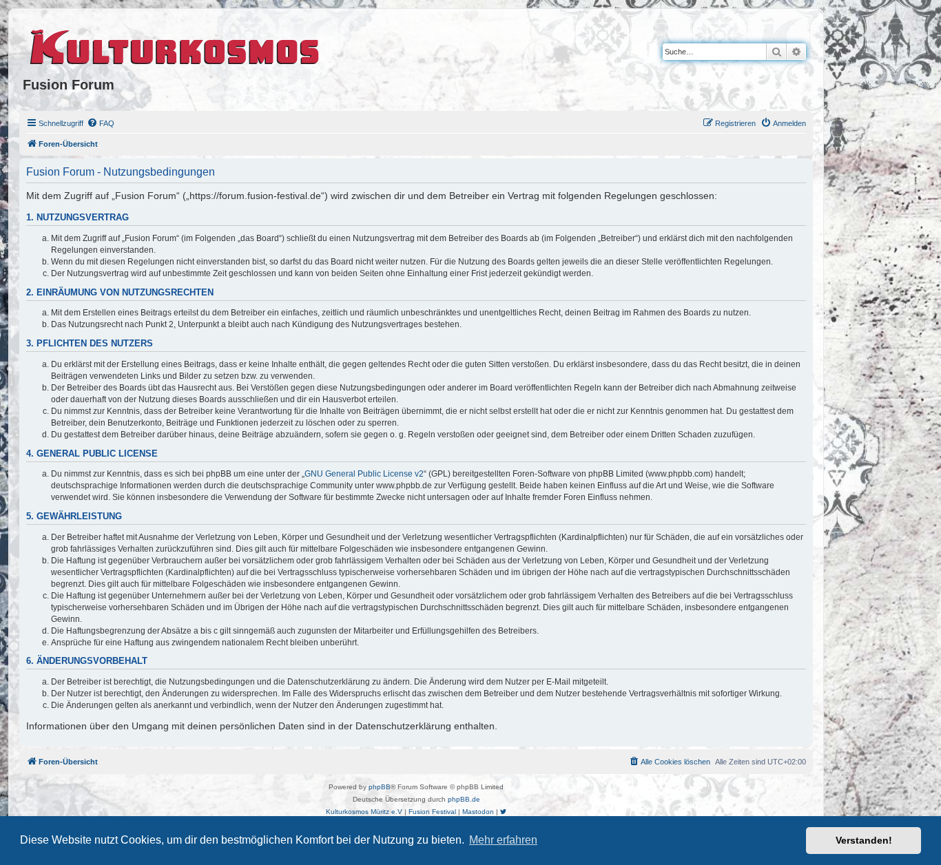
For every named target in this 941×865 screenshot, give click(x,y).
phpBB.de (464, 799)
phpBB (380, 787)
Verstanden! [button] (864, 840)
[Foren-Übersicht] (175, 45)
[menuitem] (100, 123)
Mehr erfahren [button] (503, 840)
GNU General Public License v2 (364, 474)
